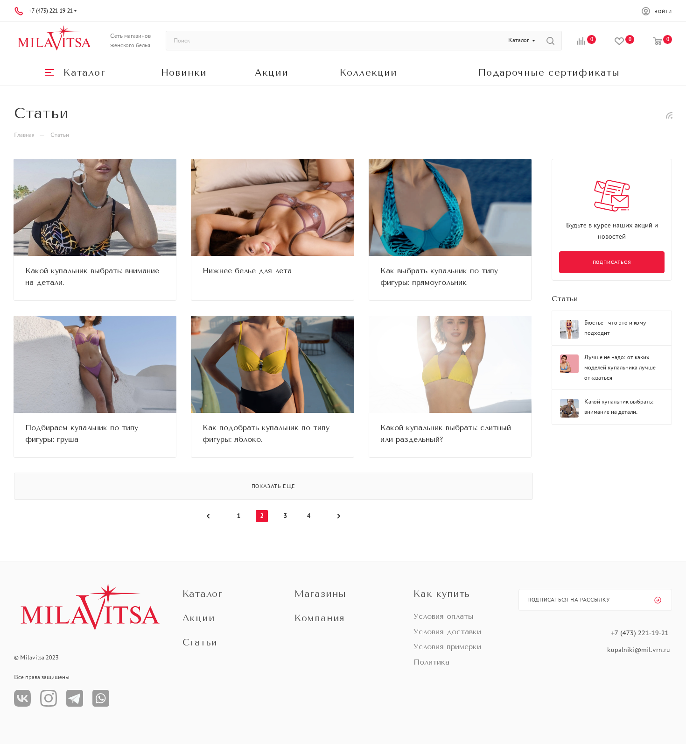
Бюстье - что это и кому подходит (615, 327)
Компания (319, 618)
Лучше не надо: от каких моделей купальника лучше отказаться (620, 367)
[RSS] (669, 115)
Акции (198, 618)
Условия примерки (447, 646)
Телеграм (74, 698)
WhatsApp (100, 698)
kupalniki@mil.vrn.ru (639, 649)
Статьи (565, 298)
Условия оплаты (443, 616)
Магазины (320, 593)
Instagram (48, 698)
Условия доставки (447, 631)
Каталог (202, 593)
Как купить (441, 593)
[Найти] (550, 40)
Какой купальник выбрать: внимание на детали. (619, 406)
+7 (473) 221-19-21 (50, 10)
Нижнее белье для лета (247, 270)
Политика (431, 662)
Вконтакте (22, 698)
